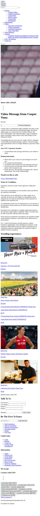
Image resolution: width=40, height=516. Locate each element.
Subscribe (23, 420)
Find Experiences (9, 424)
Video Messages (9, 32)
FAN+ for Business (10, 39)
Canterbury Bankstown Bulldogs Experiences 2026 (23, 36)
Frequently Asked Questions (12, 465)
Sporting (6, 10)
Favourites (8, 446)
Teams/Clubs (12, 19)
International (12, 20)
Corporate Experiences (15, 29)
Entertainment (8, 22)
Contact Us (7, 41)
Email (3, 408)
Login (6, 439)
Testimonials (8, 458)
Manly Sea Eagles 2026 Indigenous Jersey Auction (23, 37)
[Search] (19, 7)
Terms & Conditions (10, 463)
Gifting (6, 24)
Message (3, 412)
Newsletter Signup (9, 429)
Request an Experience (11, 427)
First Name (4, 402)
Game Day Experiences (15, 25)
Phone (3, 406)
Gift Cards (7, 432)
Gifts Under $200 (13, 30)
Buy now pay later (9, 460)
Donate (6, 431)
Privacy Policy (8, 462)
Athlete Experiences (14, 14)
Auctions (7, 34)
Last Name (4, 404)
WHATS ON (8, 455)
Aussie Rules (12, 15)
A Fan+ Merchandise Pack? (9, 178)
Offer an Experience (10, 425)
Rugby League (12, 17)
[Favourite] (1, 99)
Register (6, 441)
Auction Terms (8, 444)
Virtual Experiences (14, 27)
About (6, 453)
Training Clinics (13, 12)
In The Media (8, 457)
